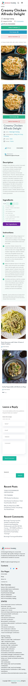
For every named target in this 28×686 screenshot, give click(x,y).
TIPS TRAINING (8, 495)
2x (14, 203)
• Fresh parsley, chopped (12, 220)
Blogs (2, 576)
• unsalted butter (10, 215)
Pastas (2, 6)
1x (11, 203)
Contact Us (4, 581)
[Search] (18, 3)
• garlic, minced (10, 218)
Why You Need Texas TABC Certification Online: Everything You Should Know (13, 507)
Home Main (4, 574)
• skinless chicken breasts (12, 207)
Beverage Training (9, 18)
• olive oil (8, 209)
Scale (4, 203)
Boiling (15, 134)
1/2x (8, 203)
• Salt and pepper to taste (10, 211)
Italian (11, 139)
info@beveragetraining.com (12, 562)
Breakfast (19, 536)
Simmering (6, 136)
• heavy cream (9, 213)
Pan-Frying (20, 134)
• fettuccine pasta (9, 206)
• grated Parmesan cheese (12, 217)
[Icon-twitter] (13, 568)
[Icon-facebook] (10, 568)
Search (6, 472)
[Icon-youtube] (16, 568)
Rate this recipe (7, 417)
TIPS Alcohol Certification (11, 498)
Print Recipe (13, 32)
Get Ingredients (11, 224)
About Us (3, 579)
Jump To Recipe (13, 27)
